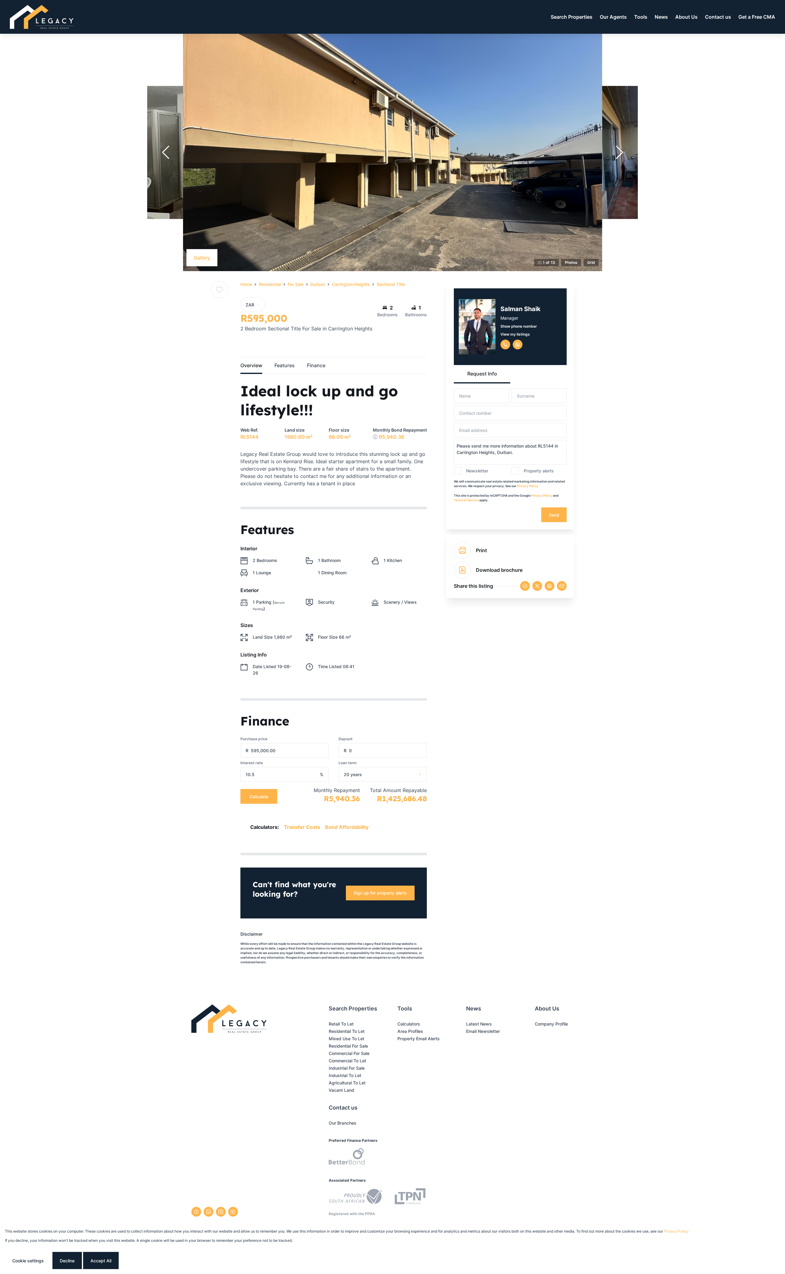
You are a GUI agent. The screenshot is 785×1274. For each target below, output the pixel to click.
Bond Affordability (347, 827)
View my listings (515, 334)
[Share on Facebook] (525, 586)
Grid (591, 262)
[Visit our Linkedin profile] (208, 1212)
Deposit (346, 739)
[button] (165, 152)
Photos (571, 262)
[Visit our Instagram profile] (221, 1212)
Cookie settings (28, 1260)
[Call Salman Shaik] (505, 344)
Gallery (202, 258)
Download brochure (499, 570)
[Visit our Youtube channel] (233, 1212)
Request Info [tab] (482, 374)
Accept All (100, 1260)
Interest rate (251, 762)
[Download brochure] (462, 570)
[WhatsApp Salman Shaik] (518, 344)
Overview (251, 365)
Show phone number (518, 326)
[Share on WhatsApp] (549, 586)
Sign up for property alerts (380, 892)
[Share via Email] (562, 586)
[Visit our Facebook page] (196, 1212)
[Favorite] (219, 289)
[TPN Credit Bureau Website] (410, 1197)
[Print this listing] (462, 550)
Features (284, 365)
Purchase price (253, 739)
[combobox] (390, 774)
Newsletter (477, 470)
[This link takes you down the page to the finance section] (375, 436)
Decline (67, 1260)
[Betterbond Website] (347, 1157)
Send (554, 515)
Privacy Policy (527, 486)
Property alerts (539, 470)
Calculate (259, 796)
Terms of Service (466, 500)
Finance (316, 365)
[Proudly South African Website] (355, 1197)
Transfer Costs (302, 827)
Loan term (348, 762)
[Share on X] (537, 586)
